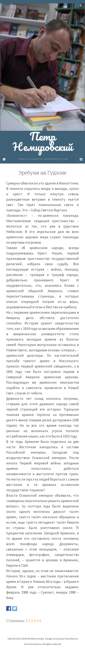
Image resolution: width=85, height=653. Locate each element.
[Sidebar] (4, 159)
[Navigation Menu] (81, 159)
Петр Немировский (43, 139)
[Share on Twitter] (14, 608)
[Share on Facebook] (8, 608)
